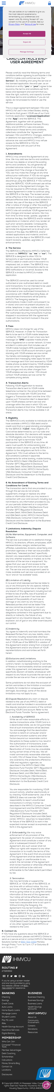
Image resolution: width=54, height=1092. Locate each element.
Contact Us (7, 1066)
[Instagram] (20, 976)
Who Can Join (8, 1041)
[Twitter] (11, 976)
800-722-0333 (28, 942)
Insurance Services (10, 1030)
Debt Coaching (8, 1053)
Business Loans (35, 1003)
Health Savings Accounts (35, 1008)
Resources (33, 1032)
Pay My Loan (8, 1020)
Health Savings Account (13, 1026)
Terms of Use (30, 24)
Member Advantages (11, 1050)
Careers (31, 1026)
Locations (6, 1070)
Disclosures (7, 1074)
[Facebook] (8, 976)
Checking (6, 997)
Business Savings (36, 1000)
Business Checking (36, 997)
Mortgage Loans (9, 1013)
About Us (32, 1017)
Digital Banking (8, 1033)
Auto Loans (7, 1007)
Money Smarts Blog (11, 1063)
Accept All (27, 34)
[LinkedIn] (23, 976)
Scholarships (7, 1056)
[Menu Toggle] (4, 3)
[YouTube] (15, 976)
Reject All (27, 42)
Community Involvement (33, 1021)
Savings (5, 1000)
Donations (32, 1029)
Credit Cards (7, 1003)
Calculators (7, 1060)
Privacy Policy (14, 24)
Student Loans (8, 1017)
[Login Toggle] (49, 3)
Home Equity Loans (11, 1010)
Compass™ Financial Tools (11, 1046)
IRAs (4, 1023)
